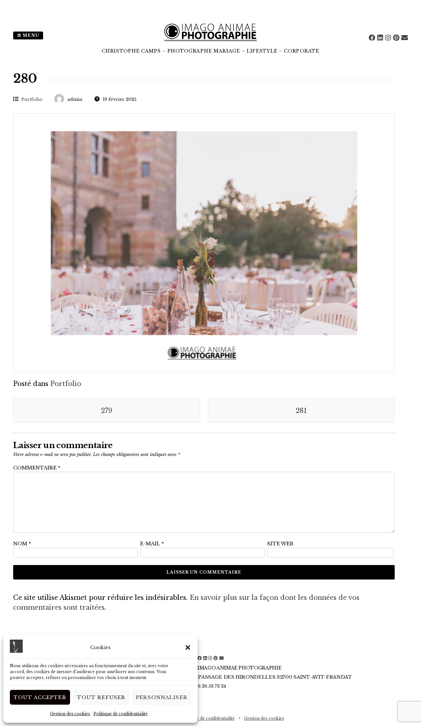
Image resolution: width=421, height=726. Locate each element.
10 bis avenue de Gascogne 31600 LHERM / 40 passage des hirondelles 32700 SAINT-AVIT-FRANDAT (210, 677)
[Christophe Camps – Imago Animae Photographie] (210, 43)
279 (106, 411)
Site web (280, 543)
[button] (188, 647)
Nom (22, 543)
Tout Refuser (101, 697)
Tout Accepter (39, 697)
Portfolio (31, 99)
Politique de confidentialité (120, 713)
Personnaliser (161, 697)
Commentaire (37, 468)
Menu (30, 35)
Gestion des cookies (70, 713)
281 (301, 411)
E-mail (152, 543)
